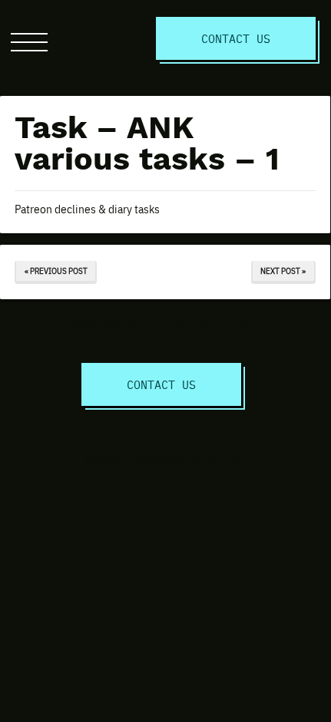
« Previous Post (56, 270)
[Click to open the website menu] (29, 42)
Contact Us (235, 38)
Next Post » (283, 270)
